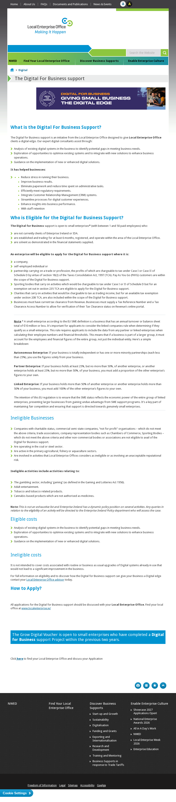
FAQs (44, 4)
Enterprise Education (146, 749)
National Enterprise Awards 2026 (145, 720)
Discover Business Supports (99, 60)
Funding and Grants (105, 731)
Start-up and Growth (105, 713)
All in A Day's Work (145, 728)
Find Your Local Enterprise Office (47, 60)
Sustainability (101, 719)
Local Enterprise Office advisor (45, 579)
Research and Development (101, 747)
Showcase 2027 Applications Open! (145, 711)
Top (163, 685)
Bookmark (155, 685)
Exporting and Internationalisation (105, 738)
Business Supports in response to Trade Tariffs (108, 763)
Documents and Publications (70, 4)
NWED (13, 60)
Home (14, 4)
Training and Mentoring (107, 755)
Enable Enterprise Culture (146, 60)
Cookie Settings (15, 793)
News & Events (102, 4)
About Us (29, 4)
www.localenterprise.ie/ (36, 608)
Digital (22, 70)
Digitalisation (101, 725)
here (20, 658)
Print (138, 685)
